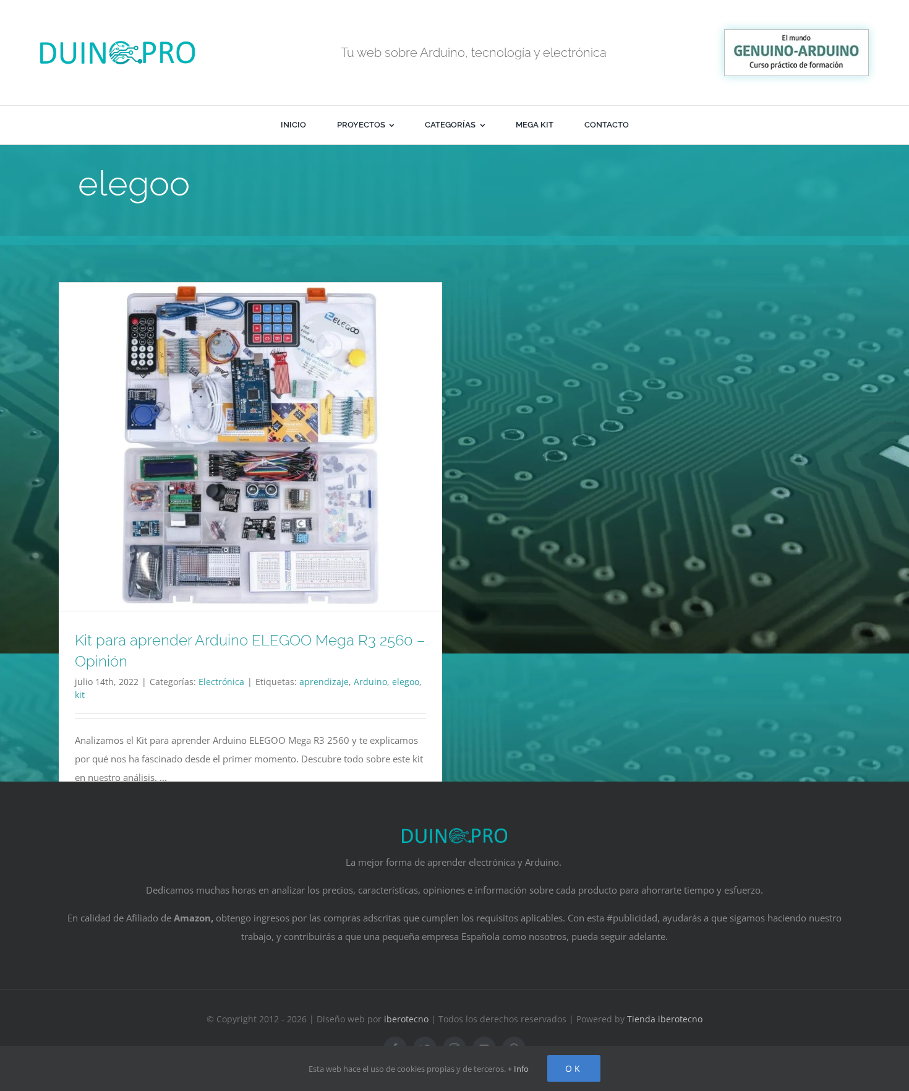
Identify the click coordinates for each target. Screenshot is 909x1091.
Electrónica (221, 682)
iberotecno (406, 1019)
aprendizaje (324, 682)
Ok (574, 1068)
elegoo (405, 682)
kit (80, 695)
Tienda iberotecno (664, 1019)
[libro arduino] (796, 34)
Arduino (370, 682)
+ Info (518, 1068)
